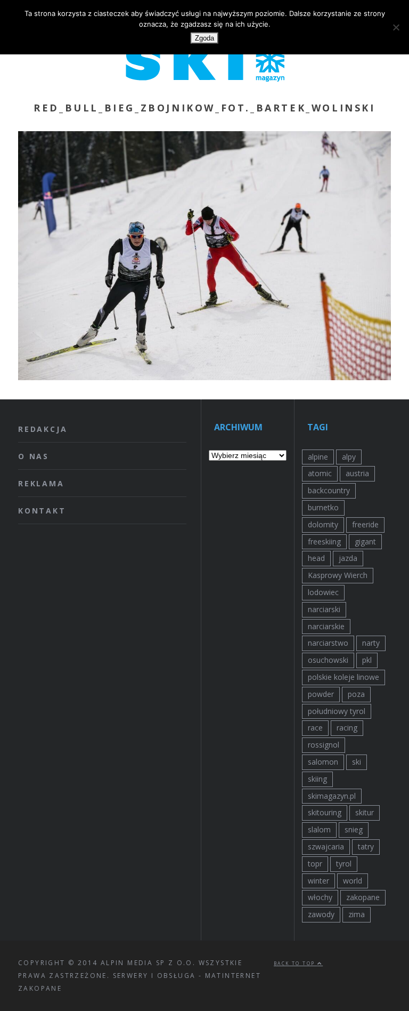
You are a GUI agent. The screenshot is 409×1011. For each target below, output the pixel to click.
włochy (320, 897)
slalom (319, 829)
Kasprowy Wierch (337, 575)
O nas (33, 456)
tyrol (343, 863)
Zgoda (204, 38)
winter (318, 881)
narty (371, 643)
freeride (365, 524)
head (316, 558)
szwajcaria (326, 846)
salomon (323, 762)
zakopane (363, 897)
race (315, 728)
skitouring (324, 812)
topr (315, 863)
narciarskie (326, 626)
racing (347, 728)
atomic (320, 473)
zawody (321, 914)
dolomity (323, 524)
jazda (348, 558)
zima (356, 914)
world (352, 881)
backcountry (329, 490)
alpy (349, 457)
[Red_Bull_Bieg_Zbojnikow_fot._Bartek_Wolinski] (204, 377)
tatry (366, 846)
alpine (318, 457)
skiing (317, 779)
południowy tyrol (336, 711)
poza (356, 694)
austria (357, 473)
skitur (364, 812)
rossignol (323, 745)
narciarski (324, 609)
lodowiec (323, 592)
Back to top (295, 963)
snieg (354, 829)
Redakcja (42, 429)
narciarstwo (328, 643)
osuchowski (328, 660)
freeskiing (324, 541)
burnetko (323, 507)
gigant (365, 541)
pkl (367, 660)
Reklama (41, 483)
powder (321, 694)
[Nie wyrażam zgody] (395, 27)
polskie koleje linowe (343, 677)
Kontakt (42, 510)
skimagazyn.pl (332, 796)
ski (356, 762)
